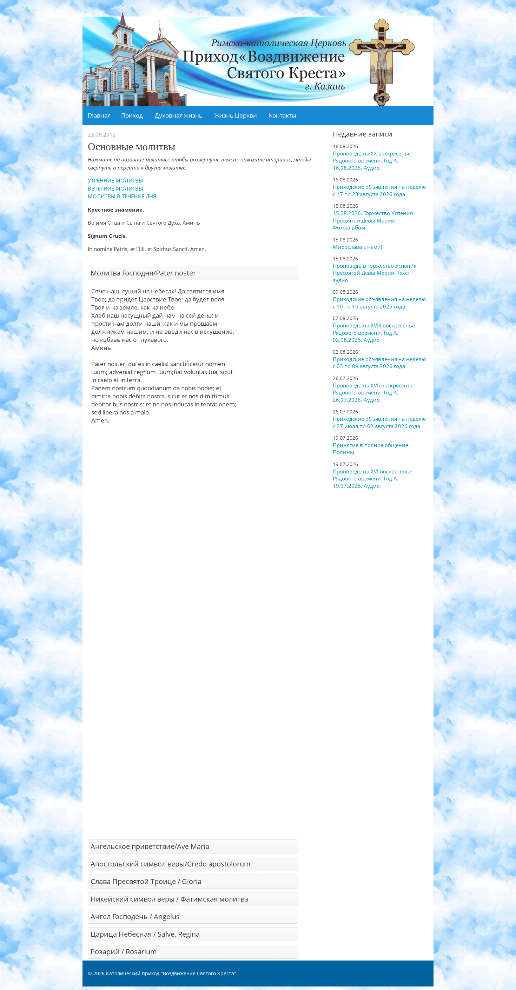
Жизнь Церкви (235, 115)
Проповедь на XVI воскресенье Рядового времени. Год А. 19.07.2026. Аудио (372, 478)
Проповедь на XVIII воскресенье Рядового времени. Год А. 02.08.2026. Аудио (374, 332)
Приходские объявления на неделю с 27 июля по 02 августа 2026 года (379, 422)
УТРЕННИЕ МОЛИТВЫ (115, 180)
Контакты (282, 115)
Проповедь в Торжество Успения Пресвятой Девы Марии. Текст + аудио (375, 273)
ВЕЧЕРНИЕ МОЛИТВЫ (115, 188)
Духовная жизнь (179, 115)
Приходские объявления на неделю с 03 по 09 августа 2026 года (379, 363)
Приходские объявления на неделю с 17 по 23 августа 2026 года (379, 190)
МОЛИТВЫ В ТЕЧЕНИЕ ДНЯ (122, 196)
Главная (99, 115)
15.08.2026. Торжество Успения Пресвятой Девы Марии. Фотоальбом (373, 220)
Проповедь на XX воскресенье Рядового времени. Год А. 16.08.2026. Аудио (372, 160)
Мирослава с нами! (357, 246)
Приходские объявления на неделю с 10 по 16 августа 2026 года (379, 302)
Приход (132, 115)
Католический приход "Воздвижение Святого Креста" (171, 973)
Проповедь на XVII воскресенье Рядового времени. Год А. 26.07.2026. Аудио (373, 392)
